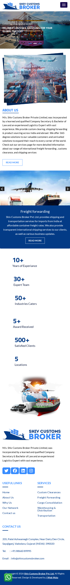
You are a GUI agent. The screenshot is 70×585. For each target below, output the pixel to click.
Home (6, 492)
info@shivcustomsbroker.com (27, 558)
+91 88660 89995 (21, 550)
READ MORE (12, 162)
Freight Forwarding (48, 497)
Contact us (8, 512)
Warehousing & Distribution (46, 509)
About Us (8, 497)
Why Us (7, 502)
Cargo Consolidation (49, 502)
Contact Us (11, 526)
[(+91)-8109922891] (8, 576)
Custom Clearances (49, 492)
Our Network (10, 507)
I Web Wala (52, 577)
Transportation (46, 515)
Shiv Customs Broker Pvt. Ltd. (39, 573)
